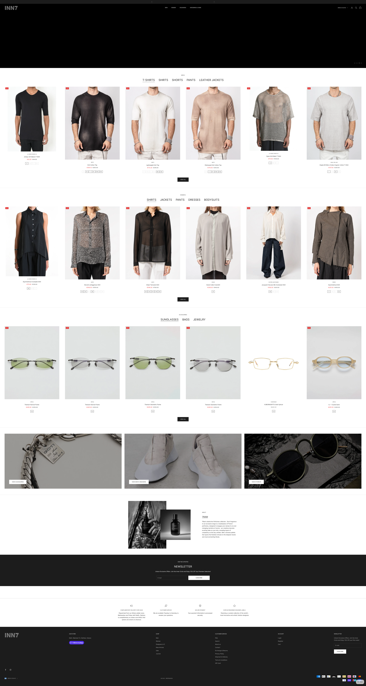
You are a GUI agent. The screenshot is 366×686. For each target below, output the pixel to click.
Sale (157, 650)
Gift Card (218, 663)
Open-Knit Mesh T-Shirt (273, 156)
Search (217, 641)
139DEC (334, 282)
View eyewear (256, 482)
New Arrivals (160, 647)
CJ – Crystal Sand (334, 404)
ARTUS (31, 401)
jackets (166, 199)
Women (158, 641)
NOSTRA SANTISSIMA (274, 282)
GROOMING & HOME (195, 7)
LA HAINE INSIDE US (32, 154)
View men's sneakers (139, 482)
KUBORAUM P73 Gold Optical (273, 404)
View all (183, 179)
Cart (279, 644)
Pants (191, 80)
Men (157, 638)
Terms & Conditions (221, 660)
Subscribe (199, 578)
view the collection (183, 41)
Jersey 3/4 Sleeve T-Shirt (32, 157)
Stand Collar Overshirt (213, 285)
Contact (217, 647)
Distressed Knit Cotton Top (213, 165)
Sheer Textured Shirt (152, 285)
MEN (166, 7)
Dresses (194, 199)
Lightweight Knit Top (152, 165)
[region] (183, 36)
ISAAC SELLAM (334, 162)
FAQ (216, 638)
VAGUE (213, 282)
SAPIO (92, 282)
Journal (158, 654)
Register (280, 641)
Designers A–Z (160, 644)
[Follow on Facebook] (5, 670)
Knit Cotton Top (92, 165)
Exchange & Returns (221, 650)
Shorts (177, 80)
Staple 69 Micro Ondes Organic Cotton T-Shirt (334, 165)
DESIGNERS (183, 7)
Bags (185, 319)
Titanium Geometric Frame (153, 404)
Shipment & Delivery (221, 657)
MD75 (92, 162)
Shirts (163, 80)
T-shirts (148, 80)
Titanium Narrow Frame (32, 404)
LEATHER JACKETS (211, 80)
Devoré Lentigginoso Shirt (92, 285)
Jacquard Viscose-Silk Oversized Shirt (274, 285)
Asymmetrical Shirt (334, 285)
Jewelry (199, 319)
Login (279, 638)
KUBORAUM (273, 401)
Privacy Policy (219, 654)
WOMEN (173, 7)
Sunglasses (170, 319)
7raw (205, 517)
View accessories (18, 482)
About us (218, 644)
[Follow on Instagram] (10, 670)
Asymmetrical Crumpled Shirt (32, 281)
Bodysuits (211, 199)
